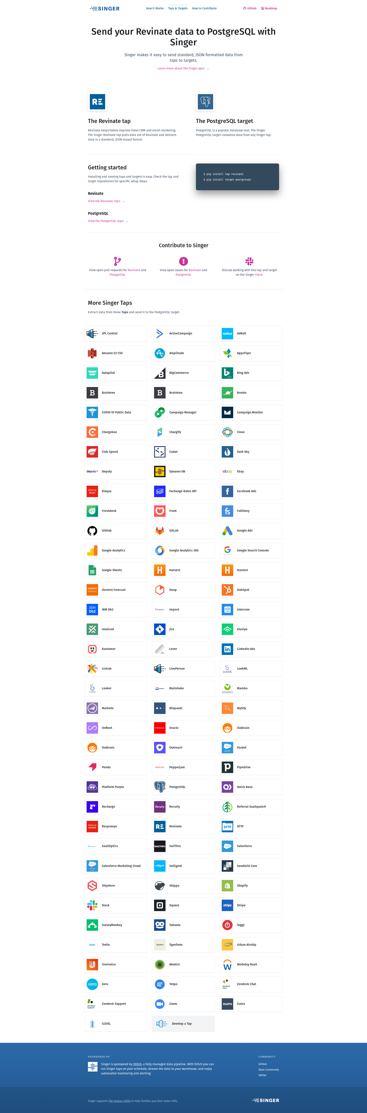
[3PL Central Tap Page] (115, 326)
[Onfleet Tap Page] (115, 720)
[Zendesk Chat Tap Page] (251, 976)
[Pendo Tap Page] (115, 760)
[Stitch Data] (94, 1064)
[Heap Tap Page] (183, 582)
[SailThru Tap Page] (183, 838)
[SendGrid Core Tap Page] (251, 858)
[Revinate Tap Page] (183, 819)
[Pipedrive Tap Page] (251, 760)
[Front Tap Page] (183, 503)
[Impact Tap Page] (183, 602)
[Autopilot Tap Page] (115, 365)
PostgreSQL (117, 274)
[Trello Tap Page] (115, 937)
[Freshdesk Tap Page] (115, 503)
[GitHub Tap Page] (115, 523)
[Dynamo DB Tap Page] (183, 464)
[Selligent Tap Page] (183, 858)
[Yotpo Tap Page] (183, 976)
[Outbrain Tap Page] (251, 720)
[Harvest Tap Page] (183, 562)
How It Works (155, 8)
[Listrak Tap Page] (115, 661)
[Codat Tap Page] (183, 444)
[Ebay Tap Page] (251, 464)
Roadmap (271, 8)
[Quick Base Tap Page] (251, 779)
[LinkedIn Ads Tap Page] (251, 641)
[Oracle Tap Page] (183, 720)
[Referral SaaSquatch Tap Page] (251, 799)
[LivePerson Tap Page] (183, 661)
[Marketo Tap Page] (115, 700)
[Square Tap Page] (183, 898)
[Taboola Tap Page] (183, 917)
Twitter (262, 1075)
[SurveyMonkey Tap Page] (115, 917)
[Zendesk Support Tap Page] (115, 996)
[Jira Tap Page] (183, 622)
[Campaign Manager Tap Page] (183, 405)
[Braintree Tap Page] (115, 385)
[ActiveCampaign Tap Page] (183, 326)
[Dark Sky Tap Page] (251, 444)
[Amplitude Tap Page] (183, 345)
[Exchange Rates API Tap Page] (183, 483)
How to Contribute (204, 8)
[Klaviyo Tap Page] (251, 622)
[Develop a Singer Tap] (183, 1016)
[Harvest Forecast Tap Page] (115, 582)
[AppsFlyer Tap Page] (251, 345)
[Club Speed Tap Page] (115, 444)
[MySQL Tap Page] (251, 700)
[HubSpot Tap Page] (251, 582)
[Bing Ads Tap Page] (251, 365)
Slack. (259, 274)
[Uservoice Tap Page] (115, 957)
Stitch (137, 1064)
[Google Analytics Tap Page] (115, 543)
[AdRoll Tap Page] (251, 326)
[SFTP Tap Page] (251, 819)
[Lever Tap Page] (183, 641)
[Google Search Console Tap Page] (251, 543)
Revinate (134, 270)
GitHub (252, 8)
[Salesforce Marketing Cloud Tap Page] (115, 858)
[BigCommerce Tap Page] (183, 365)
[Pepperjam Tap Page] (183, 760)
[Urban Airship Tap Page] (251, 937)
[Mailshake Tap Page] (183, 681)
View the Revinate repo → (106, 201)
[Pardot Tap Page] (251, 740)
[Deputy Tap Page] (115, 464)
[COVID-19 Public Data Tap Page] (115, 405)
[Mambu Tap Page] (251, 681)
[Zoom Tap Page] (183, 996)
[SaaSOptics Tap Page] (115, 838)
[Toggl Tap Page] (251, 917)
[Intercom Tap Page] (251, 602)
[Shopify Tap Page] (251, 878)
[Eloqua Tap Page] (115, 483)
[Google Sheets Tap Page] (115, 562)
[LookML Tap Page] (251, 661)
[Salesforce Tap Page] (251, 838)
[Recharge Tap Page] (115, 799)
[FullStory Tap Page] (251, 503)
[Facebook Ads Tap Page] (251, 483)
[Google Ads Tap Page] (251, 523)
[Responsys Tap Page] (115, 819)
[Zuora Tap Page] (251, 996)
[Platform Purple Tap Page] (115, 779)
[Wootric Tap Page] (183, 957)
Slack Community (268, 1070)
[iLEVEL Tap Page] (115, 1016)
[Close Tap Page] (251, 424)
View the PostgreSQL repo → (108, 221)
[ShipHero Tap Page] (115, 878)
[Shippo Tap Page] (183, 878)
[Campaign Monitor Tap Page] (251, 405)
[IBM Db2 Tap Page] (115, 602)
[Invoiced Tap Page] (115, 622)
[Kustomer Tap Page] (115, 641)
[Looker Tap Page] (115, 681)
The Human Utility (120, 1101)
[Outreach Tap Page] (183, 740)
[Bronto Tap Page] (251, 385)
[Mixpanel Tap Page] (183, 700)
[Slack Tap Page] (115, 898)
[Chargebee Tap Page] (115, 424)
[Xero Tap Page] (115, 976)
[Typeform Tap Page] (183, 937)
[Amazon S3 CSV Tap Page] (115, 345)
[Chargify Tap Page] (183, 424)
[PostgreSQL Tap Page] (183, 779)
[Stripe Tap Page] (251, 898)
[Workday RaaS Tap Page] (251, 957)
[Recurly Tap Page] (183, 799)
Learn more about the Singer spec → (183, 68)
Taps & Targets (178, 8)
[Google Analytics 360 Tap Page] (183, 543)
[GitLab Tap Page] (183, 523)
